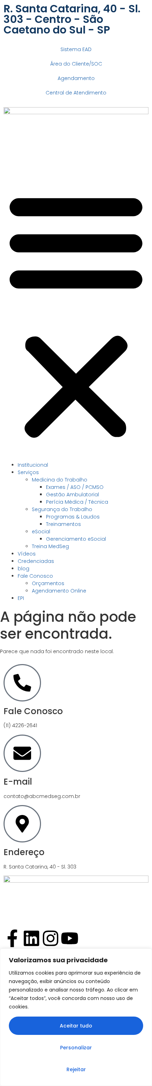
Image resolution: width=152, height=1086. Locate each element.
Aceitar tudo (76, 1025)
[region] (76, 1017)
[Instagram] (50, 938)
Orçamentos (48, 583)
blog (23, 568)
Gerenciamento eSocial (76, 538)
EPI (21, 598)
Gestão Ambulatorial (72, 494)
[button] (76, 314)
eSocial (41, 531)
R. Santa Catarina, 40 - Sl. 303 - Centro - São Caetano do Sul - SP (72, 19)
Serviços (28, 472)
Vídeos (27, 553)
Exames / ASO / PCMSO (75, 487)
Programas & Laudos (73, 516)
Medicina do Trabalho (59, 479)
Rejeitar (76, 1069)
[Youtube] (69, 938)
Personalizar (76, 1047)
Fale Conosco (35, 575)
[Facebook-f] (12, 938)
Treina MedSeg (50, 546)
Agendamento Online (59, 590)
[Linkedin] (31, 938)
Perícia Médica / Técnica (77, 501)
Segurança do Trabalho (62, 509)
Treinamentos (63, 524)
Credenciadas (36, 561)
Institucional (33, 464)
